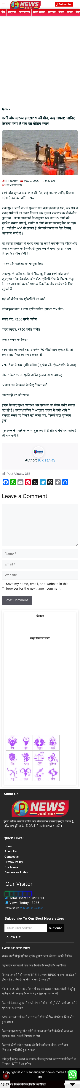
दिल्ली (61, 12)
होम (3, 12)
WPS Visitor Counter (31, 908)
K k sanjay (46, 460)
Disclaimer (11, 867)
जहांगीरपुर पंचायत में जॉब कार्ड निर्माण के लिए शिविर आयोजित (34, 965)
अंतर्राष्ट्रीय (24, 12)
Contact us (11, 856)
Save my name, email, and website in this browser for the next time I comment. (37, 586)
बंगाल (70, 12)
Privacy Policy (13, 861)
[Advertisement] (40, 58)
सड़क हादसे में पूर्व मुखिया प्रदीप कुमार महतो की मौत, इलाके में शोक (37, 956)
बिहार (7, 109)
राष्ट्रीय (12, 12)
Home (8, 846)
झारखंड (51, 12)
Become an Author (16, 872)
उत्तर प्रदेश (39, 12)
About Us (10, 851)
